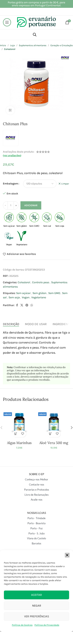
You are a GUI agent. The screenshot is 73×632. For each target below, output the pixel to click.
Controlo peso (40, 282)
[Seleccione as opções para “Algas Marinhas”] (15, 433)
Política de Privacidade (46, 625)
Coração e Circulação (61, 45)
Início (3, 45)
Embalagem (10, 183)
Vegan (25, 297)
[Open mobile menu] (7, 22)
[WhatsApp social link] (31, 305)
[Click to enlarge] (10, 110)
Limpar (65, 183)
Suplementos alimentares (32, 45)
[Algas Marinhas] (19, 422)
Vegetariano (38, 297)
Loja (12, 45)
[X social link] (21, 305)
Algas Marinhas (19, 443)
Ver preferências (36, 616)
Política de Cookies (22, 625)
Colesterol (24, 282)
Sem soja (14, 297)
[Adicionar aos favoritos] (22, 433)
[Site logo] (36, 22)
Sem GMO (54, 293)
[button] (67, 555)
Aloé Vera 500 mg (53, 443)
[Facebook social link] (17, 305)
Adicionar (30, 205)
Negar (36, 605)
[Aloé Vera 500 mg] (54, 422)
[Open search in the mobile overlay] (35, 34)
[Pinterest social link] (26, 305)
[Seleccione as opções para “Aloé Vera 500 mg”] (50, 433)
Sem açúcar (23, 293)
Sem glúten (39, 293)
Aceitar (36, 595)
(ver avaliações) (12, 155)
